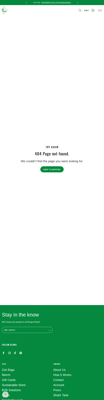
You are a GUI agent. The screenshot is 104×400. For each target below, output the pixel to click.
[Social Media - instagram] (9, 353)
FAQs (6, 395)
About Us (59, 369)
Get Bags (8, 369)
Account (58, 385)
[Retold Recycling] (4, 10)
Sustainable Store (14, 385)
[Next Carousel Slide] (78, 3)
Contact (58, 380)
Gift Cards (9, 380)
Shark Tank (60, 395)
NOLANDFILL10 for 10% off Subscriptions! (56, 2)
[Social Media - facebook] (3, 353)
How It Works (62, 375)
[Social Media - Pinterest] (20, 353)
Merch (6, 375)
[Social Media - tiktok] (15, 353)
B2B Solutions (11, 390)
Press (57, 390)
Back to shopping (52, 169)
